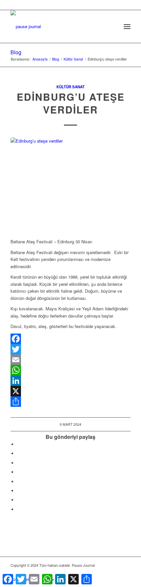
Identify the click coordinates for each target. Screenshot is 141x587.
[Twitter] (70, 349)
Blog (15, 52)
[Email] (70, 359)
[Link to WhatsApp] (116, 572)
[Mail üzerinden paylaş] (18, 491)
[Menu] (127, 26)
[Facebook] (70, 339)
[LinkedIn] (70, 380)
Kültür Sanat (70, 87)
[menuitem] (112, 26)
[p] (58, 23)
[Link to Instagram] (18, 500)
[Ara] (112, 26)
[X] (70, 391)
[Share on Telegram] (18, 481)
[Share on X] (18, 453)
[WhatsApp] (70, 370)
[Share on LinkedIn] (18, 472)
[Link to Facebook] (96, 572)
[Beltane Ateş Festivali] (70, 184)
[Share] (70, 401)
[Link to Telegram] (126, 572)
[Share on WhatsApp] (18, 463)
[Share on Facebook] (18, 444)
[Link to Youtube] (18, 509)
